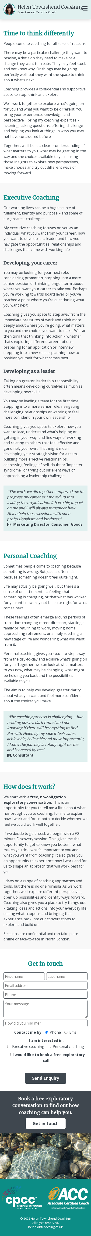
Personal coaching (67, 1046)
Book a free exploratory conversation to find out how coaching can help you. (45, 1111)
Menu (75, 8)
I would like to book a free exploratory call (48, 1057)
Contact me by (27, 1032)
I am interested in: (46, 1040)
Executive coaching (27, 1046)
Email (72, 1032)
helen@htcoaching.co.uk (45, 1227)
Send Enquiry (45, 1078)
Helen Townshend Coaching (50, 9)
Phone (54, 1032)
